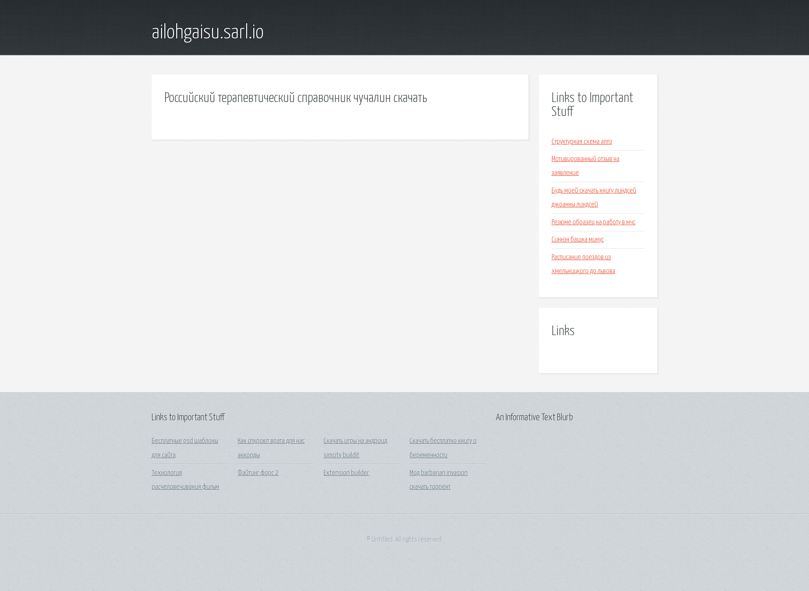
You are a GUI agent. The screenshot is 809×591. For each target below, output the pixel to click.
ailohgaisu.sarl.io (208, 33)
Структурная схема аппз (582, 141)
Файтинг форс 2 (258, 473)
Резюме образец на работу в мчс (593, 222)
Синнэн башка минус (578, 239)
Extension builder (346, 473)
